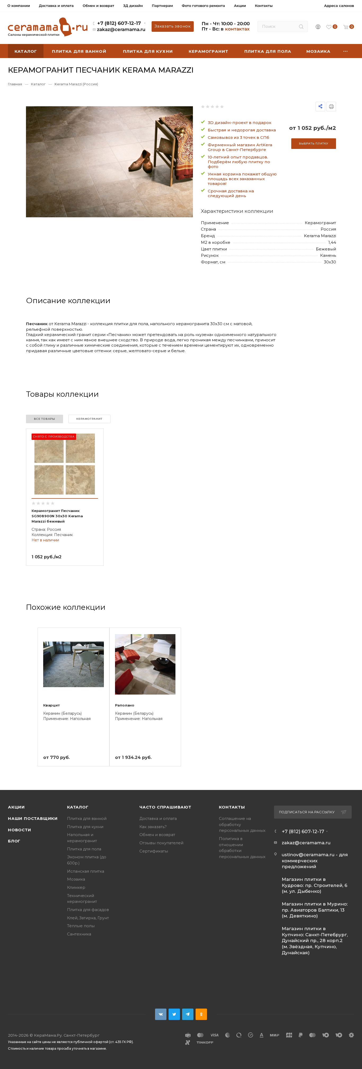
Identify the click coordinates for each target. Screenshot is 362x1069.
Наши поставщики (33, 818)
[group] (109, 162)
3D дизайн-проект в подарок (239, 122)
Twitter (174, 1014)
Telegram (187, 1014)
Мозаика (76, 879)
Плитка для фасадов (88, 909)
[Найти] (301, 26)
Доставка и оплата (158, 818)
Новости (19, 830)
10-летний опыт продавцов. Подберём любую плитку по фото (239, 161)
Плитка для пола (84, 849)
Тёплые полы (81, 926)
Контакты (232, 807)
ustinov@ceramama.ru (308, 854)
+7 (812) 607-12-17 (119, 23)
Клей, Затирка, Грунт (88, 918)
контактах (237, 29)
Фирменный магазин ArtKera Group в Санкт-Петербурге (240, 147)
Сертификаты (153, 851)
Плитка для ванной (87, 818)
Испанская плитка (85, 871)
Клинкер (76, 887)
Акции (16, 807)
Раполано (124, 705)
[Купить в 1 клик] (93, 448)
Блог (14, 841)
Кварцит (51, 705)
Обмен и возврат (157, 834)
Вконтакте (160, 1014)
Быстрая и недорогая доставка (242, 129)
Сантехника (79, 934)
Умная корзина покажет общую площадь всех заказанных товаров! (242, 178)
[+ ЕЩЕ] (345, 51)
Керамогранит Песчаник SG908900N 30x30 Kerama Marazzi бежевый (57, 516)
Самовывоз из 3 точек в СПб (238, 137)
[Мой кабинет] (318, 27)
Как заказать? (153, 826)
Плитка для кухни (85, 826)
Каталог (78, 807)
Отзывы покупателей (161, 843)
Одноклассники (201, 1014)
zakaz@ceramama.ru (121, 29)
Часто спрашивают (165, 807)
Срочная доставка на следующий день (231, 193)
